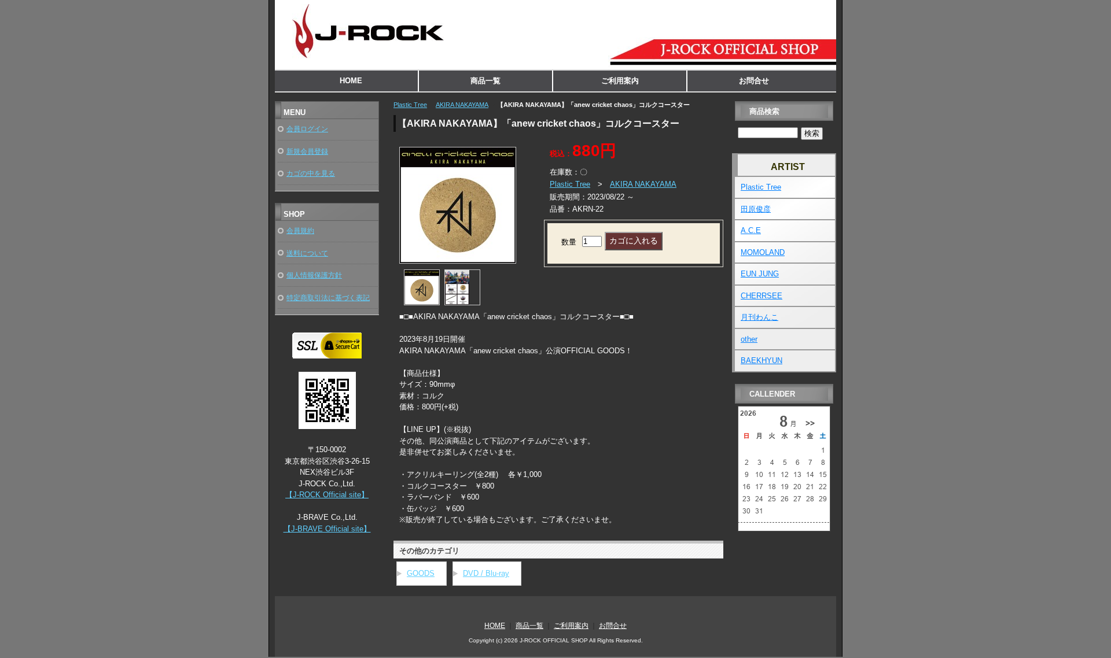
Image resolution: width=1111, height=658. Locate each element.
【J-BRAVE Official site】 (327, 528)
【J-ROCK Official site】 (327, 494)
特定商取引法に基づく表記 (328, 297)
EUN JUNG (760, 273)
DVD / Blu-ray (486, 573)
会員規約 (300, 230)
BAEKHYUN (761, 360)
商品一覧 (485, 80)
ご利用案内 (620, 80)
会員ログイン (307, 128)
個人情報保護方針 (314, 275)
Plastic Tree (410, 104)
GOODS (421, 573)
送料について (307, 253)
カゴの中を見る (310, 173)
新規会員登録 (307, 151)
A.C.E (751, 230)
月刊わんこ (759, 317)
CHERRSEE (761, 295)
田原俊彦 (756, 209)
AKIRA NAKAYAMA (462, 104)
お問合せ (754, 80)
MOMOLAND (763, 252)
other (749, 339)
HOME (351, 80)
